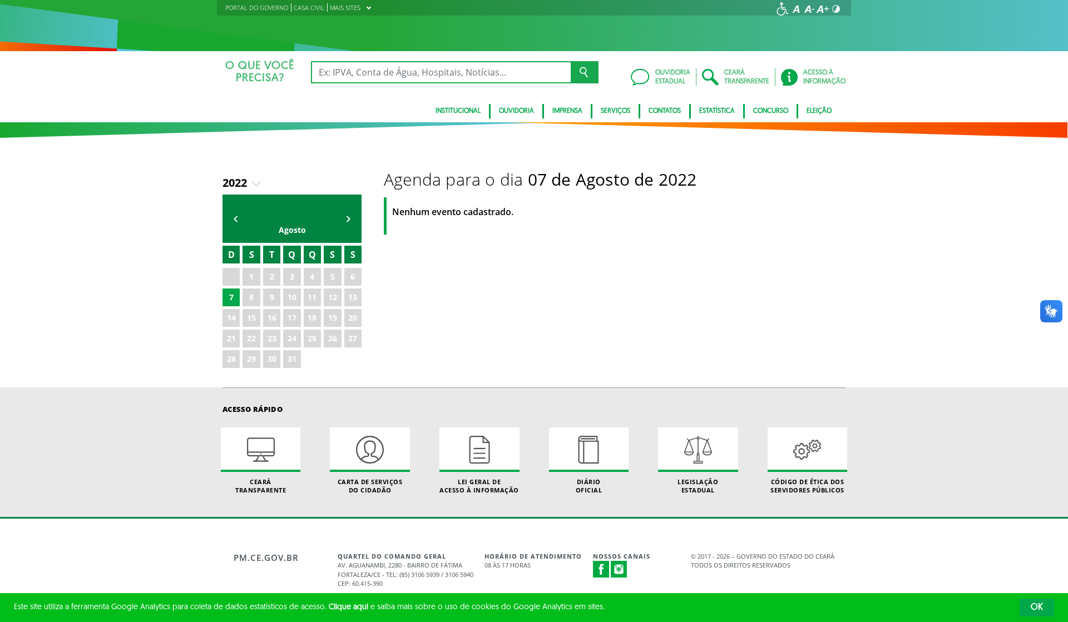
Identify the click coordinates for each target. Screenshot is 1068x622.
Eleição (819, 111)
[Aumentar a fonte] (822, 9)
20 (352, 317)
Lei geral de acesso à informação (479, 485)
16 (272, 317)
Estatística (717, 111)
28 (231, 359)
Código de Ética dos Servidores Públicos (807, 485)
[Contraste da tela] (836, 9)
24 (292, 338)
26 (332, 338)
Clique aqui (348, 607)
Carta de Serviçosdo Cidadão (370, 485)
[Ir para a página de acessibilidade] (782, 9)
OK (1037, 607)
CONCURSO (770, 111)
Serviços (615, 111)
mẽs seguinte (348, 219)
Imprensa (567, 111)
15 (251, 317)
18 (312, 317)
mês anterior (235, 219)
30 (272, 359)
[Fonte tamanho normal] (796, 9)
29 (251, 359)
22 (251, 338)
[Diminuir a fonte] (809, 9)
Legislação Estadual (698, 485)
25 (312, 338)
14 (231, 317)
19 (332, 317)
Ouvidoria (516, 111)
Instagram (619, 569)
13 (352, 297)
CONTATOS (665, 111)
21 (231, 338)
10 (292, 297)
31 (292, 359)
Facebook (601, 569)
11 (312, 297)
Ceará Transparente (260, 485)
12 (332, 297)
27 (352, 338)
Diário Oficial (589, 485)
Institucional (458, 111)
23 (272, 338)
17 (292, 317)
